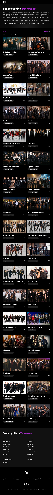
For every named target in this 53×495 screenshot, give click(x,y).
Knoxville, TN (30, 444)
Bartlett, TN (5, 439)
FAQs (33, 478)
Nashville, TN (30, 454)
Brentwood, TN (6, 441)
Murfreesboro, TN (31, 452)
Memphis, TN (30, 449)
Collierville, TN (6, 452)
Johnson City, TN (31, 439)
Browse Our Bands (5, 479)
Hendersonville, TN (7, 459)
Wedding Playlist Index (38, 479)
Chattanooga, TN (7, 444)
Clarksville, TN (6, 446)
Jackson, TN (5, 462)
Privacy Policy (25, 489)
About (13, 478)
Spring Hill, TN (30, 459)
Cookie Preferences (42, 489)
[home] (4, 2)
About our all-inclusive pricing (9, 34)
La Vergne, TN (30, 446)
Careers (28, 478)
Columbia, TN (6, 454)
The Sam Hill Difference (18, 479)
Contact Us (48, 478)
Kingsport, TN (30, 441)
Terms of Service (33, 489)
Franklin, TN (5, 457)
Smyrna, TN (30, 457)
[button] (49, 2)
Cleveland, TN (6, 449)
